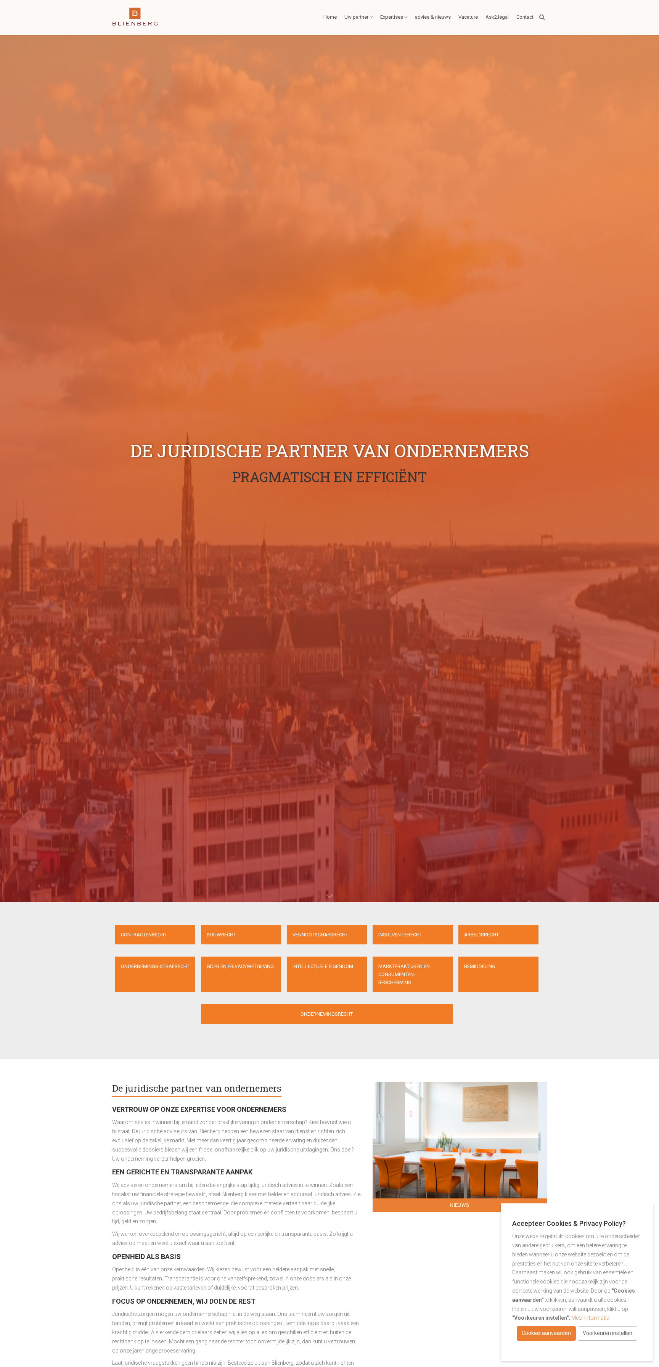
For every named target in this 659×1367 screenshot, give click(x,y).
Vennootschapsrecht (320, 935)
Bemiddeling (479, 966)
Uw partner (356, 17)
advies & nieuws (433, 17)
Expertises (391, 17)
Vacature (468, 17)
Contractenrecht (144, 935)
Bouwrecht (221, 935)
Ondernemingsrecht (327, 1014)
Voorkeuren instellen (607, 1333)
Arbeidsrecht (481, 935)
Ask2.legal (497, 17)
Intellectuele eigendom (323, 966)
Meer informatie (590, 1318)
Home (330, 17)
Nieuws (459, 1205)
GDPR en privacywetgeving (240, 966)
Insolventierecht (400, 935)
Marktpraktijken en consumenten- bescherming (404, 974)
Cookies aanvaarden (546, 1333)
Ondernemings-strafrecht (155, 966)
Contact (525, 17)
